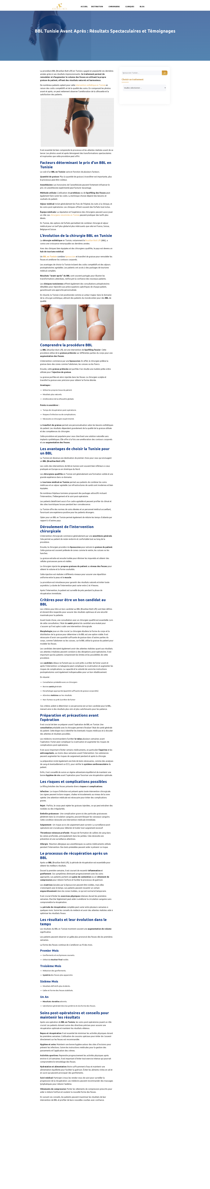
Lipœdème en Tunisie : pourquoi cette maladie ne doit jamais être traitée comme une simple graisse (157, 1137)
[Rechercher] (164, 73)
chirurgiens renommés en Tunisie (64, 215)
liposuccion (70, 256)
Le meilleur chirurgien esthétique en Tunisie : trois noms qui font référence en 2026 (156, 1166)
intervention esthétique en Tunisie (90, 85)
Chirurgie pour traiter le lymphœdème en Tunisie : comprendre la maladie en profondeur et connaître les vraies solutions (154, 1152)
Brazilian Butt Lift (93, 240)
